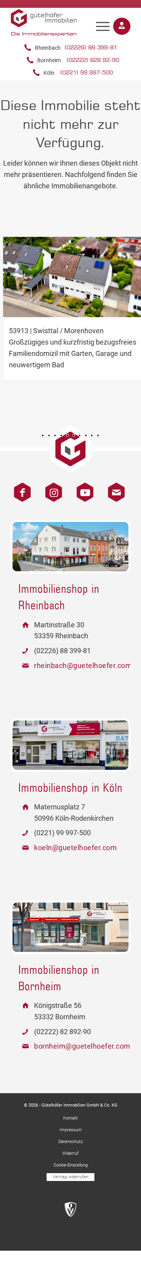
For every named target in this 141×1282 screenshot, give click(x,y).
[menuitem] (103, 23)
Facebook (19, 488)
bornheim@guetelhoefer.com (82, 1046)
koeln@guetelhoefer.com (75, 847)
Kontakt (113, 488)
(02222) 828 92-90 (93, 59)
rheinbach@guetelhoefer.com (82, 665)
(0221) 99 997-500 (86, 72)
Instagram (51, 488)
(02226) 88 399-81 (91, 47)
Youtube (82, 488)
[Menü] (103, 26)
